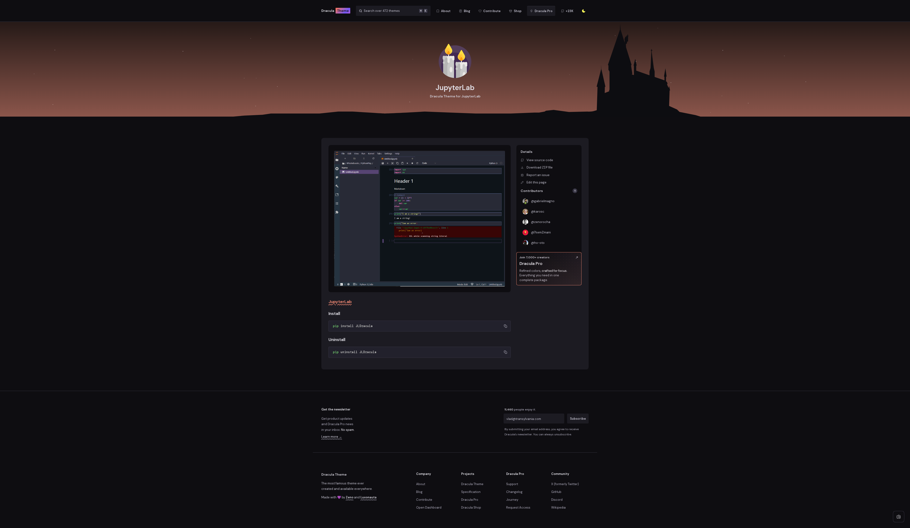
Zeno (349, 497)
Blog (419, 492)
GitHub (556, 492)
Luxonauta (368, 497)
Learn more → (331, 437)
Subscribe (578, 419)
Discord (557, 500)
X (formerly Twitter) (565, 484)
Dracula (335, 11)
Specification (471, 492)
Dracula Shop (471, 507)
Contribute (424, 500)
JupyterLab (340, 302)
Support (512, 484)
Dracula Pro (469, 500)
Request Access (518, 507)
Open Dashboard (428, 507)
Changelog (514, 492)
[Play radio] (898, 516)
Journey (512, 500)
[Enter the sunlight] (584, 11)
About (420, 484)
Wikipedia (558, 507)
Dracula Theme (334, 474)
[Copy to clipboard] (505, 326)
